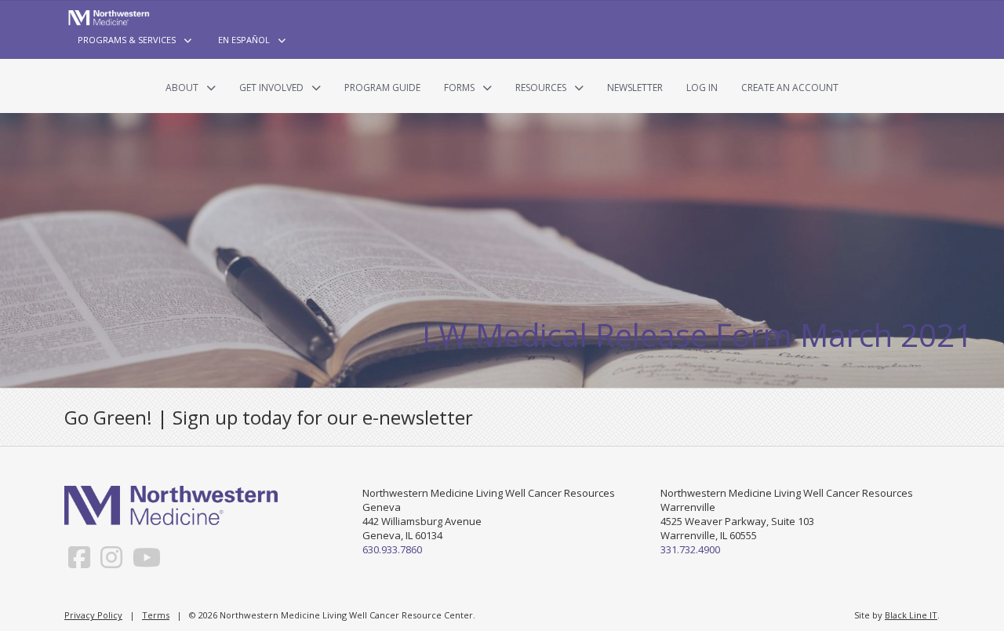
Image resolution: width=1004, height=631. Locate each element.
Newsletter (635, 87)
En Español (244, 40)
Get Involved (271, 87)
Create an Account (789, 87)
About (182, 87)
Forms (459, 87)
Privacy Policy (93, 615)
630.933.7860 (392, 549)
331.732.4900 (690, 549)
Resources (540, 87)
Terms (155, 615)
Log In (702, 87)
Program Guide (382, 87)
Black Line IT (911, 615)
